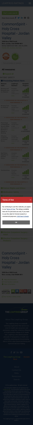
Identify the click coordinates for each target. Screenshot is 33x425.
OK (16, 222)
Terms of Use (10, 209)
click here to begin (23, 216)
